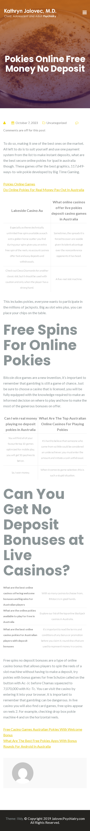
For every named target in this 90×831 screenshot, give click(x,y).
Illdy (20, 819)
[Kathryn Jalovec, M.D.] (30, 12)
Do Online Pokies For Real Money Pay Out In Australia (43, 190)
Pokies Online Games (19, 184)
